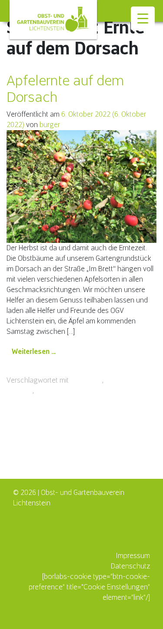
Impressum (133, 556)
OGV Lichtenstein (62, 391)
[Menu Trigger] (143, 18)
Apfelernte (86, 380)
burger (50, 125)
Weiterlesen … (37, 351)
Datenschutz (130, 566)
